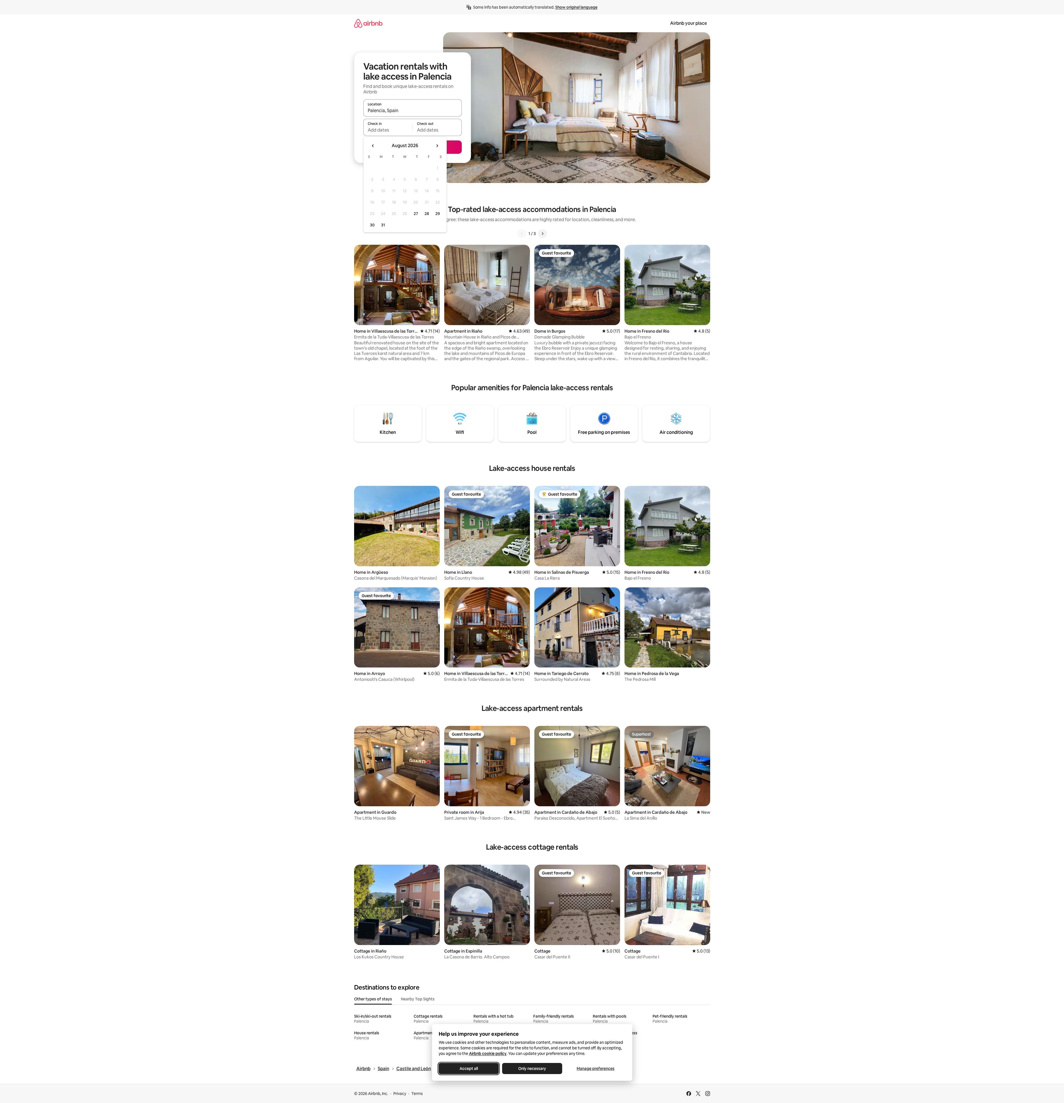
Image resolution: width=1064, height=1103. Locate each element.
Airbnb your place (688, 23)
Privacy (399, 1093)
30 (372, 224)
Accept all (469, 1068)
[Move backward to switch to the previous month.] (373, 145)
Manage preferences (595, 1068)
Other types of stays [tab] (373, 998)
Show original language (576, 7)
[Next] (542, 233)
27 (416, 213)
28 (426, 213)
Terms (417, 1093)
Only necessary (532, 1068)
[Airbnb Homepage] (368, 23)
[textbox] (388, 130)
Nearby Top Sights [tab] (418, 998)
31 (383, 224)
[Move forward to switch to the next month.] (437, 145)
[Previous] (521, 233)
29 (437, 213)
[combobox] (412, 110)
